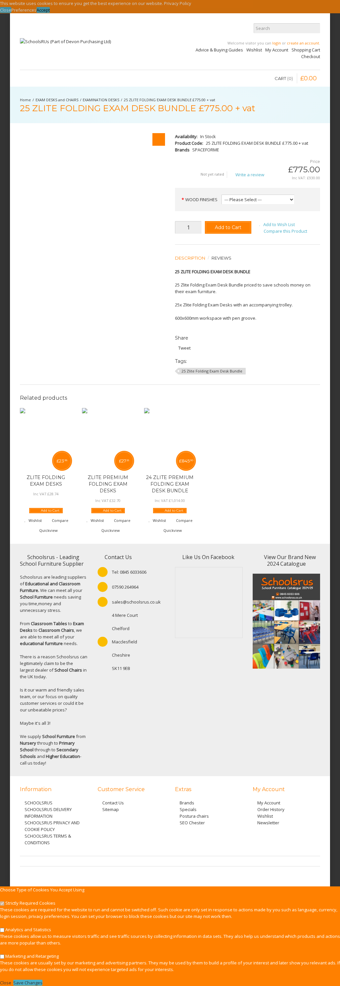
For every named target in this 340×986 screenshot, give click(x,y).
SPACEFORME (205, 150)
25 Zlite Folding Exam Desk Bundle (212, 371)
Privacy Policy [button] (177, 3)
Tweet (184, 348)
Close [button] (5, 10)
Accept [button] (43, 10)
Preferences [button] (24, 10)
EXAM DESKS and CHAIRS (57, 99)
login (276, 43)
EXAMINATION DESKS (101, 99)
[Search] (315, 28)
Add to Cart (228, 227)
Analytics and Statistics (27, 930)
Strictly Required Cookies (29, 903)
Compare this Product (285, 231)
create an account (303, 43)
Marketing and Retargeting (31, 956)
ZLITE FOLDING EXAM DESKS (46, 480)
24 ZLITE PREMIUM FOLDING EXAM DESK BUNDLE (170, 484)
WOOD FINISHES (201, 200)
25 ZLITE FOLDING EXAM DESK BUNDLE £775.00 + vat (169, 99)
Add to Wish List (279, 224)
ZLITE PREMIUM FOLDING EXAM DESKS (108, 484)
